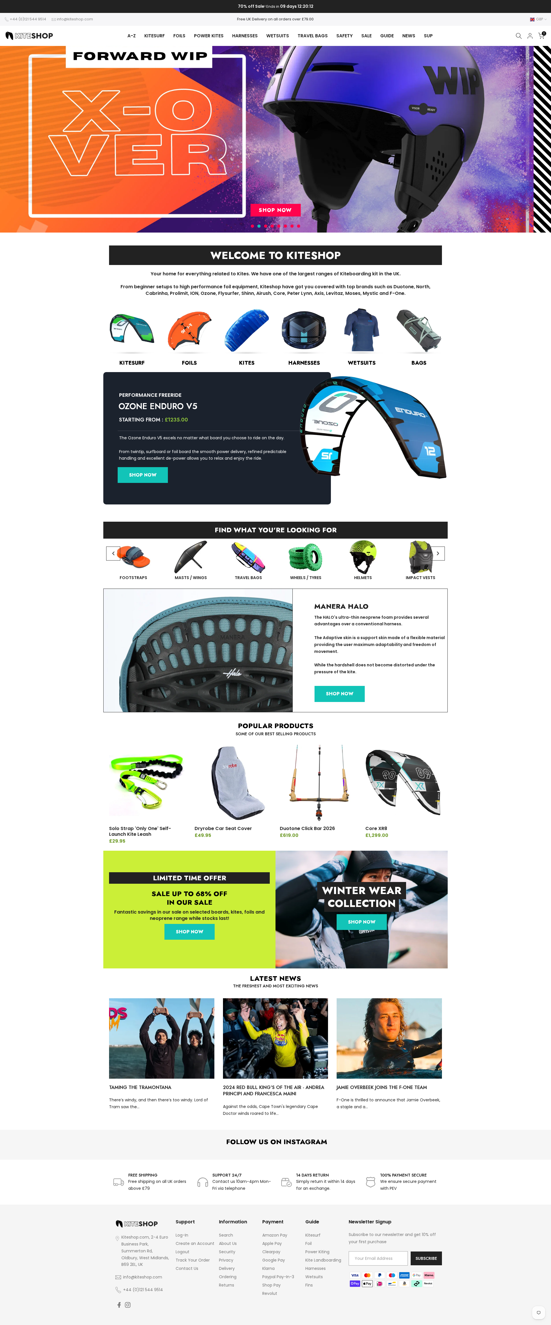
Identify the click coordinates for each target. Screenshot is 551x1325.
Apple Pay (272, 1243)
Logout (182, 1252)
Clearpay (271, 1252)
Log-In (182, 1235)
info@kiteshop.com (75, 19)
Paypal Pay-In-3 (278, 1277)
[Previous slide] (113, 553)
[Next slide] (438, 553)
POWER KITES (209, 36)
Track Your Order (193, 1260)
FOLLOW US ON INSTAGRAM (275, 1142)
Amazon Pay (274, 1235)
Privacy (226, 1260)
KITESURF (154, 36)
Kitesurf (313, 1235)
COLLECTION (362, 903)
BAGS (419, 363)
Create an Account (195, 1243)
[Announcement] (275, 6)
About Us (228, 1243)
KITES (247, 363)
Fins (309, 1285)
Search (226, 1235)
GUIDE (387, 36)
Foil (308, 1243)
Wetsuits (314, 1277)
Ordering (227, 1277)
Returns (226, 1285)
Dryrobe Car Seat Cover (223, 828)
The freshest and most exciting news (275, 986)
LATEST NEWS (275, 978)
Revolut (269, 1293)
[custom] (119, 1305)
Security (227, 1252)
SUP (428, 36)
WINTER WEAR (361, 890)
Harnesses (315, 1268)
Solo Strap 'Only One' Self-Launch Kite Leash (140, 831)
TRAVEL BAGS (313, 36)
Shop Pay (271, 1285)
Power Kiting (317, 1252)
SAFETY (344, 36)
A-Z (131, 36)
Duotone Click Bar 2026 (307, 828)
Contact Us (187, 1268)
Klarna (268, 1268)
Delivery (227, 1268)
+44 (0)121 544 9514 (28, 19)
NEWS (408, 36)
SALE (366, 36)
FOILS (179, 36)
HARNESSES (245, 36)
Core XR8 (376, 828)
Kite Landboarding (323, 1260)
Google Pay (273, 1260)
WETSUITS (277, 36)
